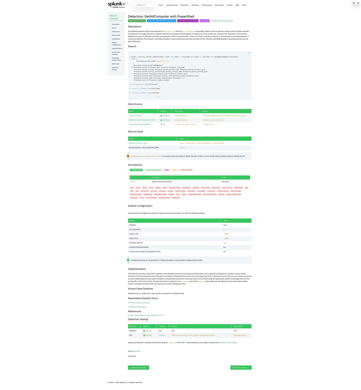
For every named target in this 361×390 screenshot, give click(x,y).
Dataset (162, 335)
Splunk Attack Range (229, 342)
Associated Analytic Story (116, 59)
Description (115, 24)
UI (185, 342)
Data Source (116, 31)
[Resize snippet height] (248, 49)
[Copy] (241, 49)
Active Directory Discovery (140, 303)
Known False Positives (116, 53)
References (115, 64)
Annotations (116, 39)
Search (114, 28)
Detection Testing (115, 69)
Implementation (117, 48)
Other (162, 124)
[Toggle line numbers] (245, 49)
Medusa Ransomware (138, 307)
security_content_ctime (138, 143)
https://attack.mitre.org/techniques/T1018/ (147, 315)
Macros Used (116, 35)
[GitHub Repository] (354, 3)
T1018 (132, 182)
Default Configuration (116, 44)
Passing (148, 331)
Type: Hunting (205, 21)
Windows (166, 115)
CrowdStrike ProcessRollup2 (140, 124)
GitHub (137, 351)
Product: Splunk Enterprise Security (222, 21)
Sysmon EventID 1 (136, 115)
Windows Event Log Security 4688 (142, 120)
